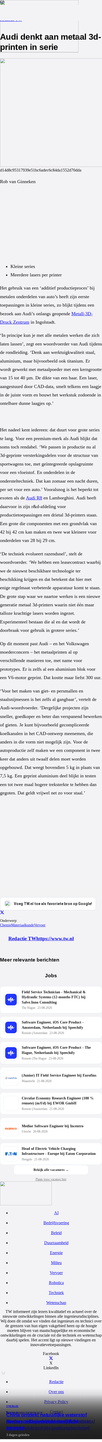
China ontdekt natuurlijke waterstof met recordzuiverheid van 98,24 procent (46, 1421)
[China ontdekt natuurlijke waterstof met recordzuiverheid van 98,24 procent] (39, 51)
